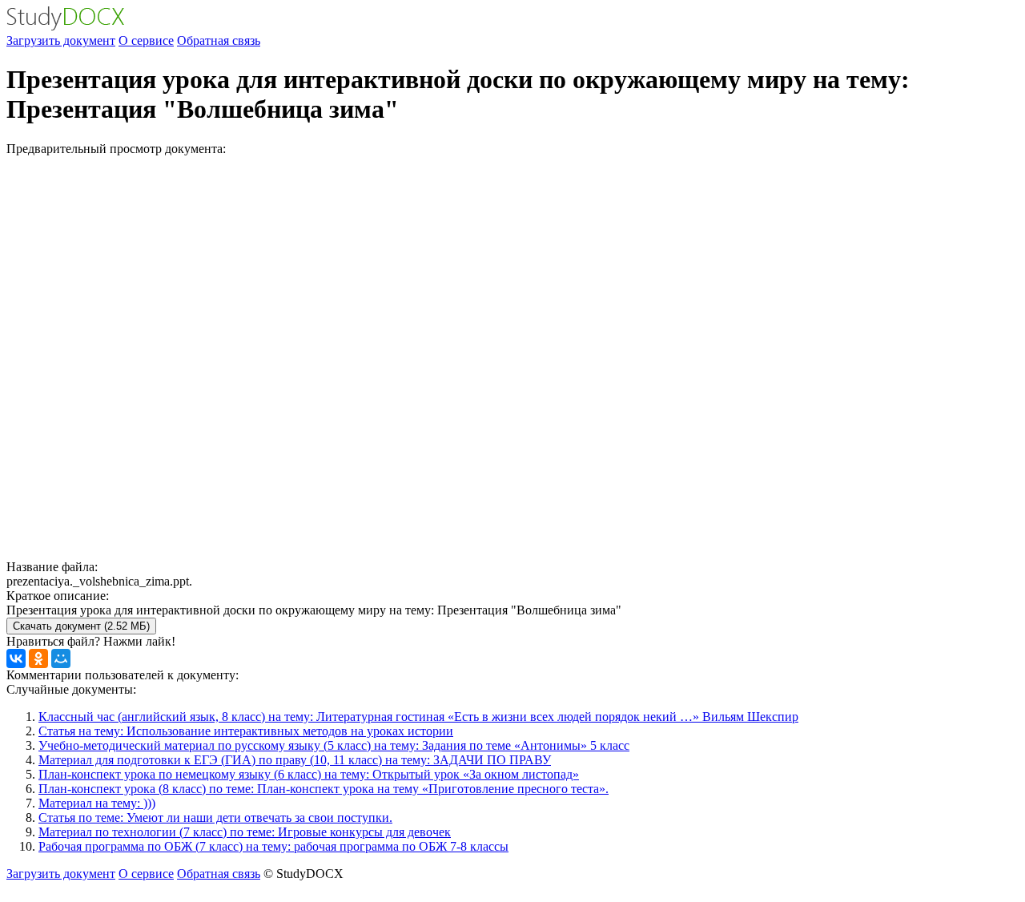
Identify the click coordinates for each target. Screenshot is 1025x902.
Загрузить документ (60, 40)
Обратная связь (218, 40)
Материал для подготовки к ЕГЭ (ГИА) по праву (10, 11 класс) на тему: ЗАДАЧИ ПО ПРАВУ (294, 760)
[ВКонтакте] (16, 658)
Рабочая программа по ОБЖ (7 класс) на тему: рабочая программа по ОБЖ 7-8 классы (273, 846)
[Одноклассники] (38, 658)
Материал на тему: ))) (96, 803)
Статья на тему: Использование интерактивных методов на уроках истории (245, 731)
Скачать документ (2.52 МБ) (81, 626)
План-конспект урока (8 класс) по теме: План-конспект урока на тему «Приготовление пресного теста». (323, 788)
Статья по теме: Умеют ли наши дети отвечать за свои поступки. (215, 817)
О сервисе (146, 40)
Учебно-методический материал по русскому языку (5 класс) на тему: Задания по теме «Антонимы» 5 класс (333, 745)
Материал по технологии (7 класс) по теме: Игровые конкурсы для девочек (244, 832)
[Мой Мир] (60, 658)
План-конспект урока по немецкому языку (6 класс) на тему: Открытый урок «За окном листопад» (308, 774)
